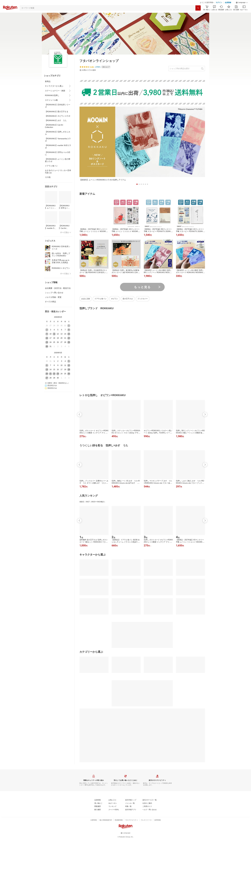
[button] (242, 2)
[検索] (198, 8)
